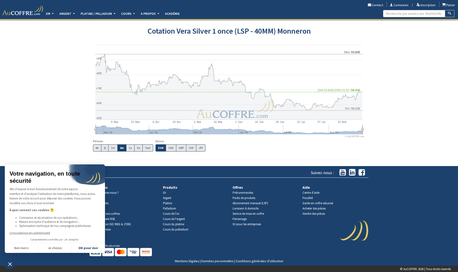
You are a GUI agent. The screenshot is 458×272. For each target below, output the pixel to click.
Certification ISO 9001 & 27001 (112, 224)
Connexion (400, 5)
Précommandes (243, 193)
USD (171, 148)
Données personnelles (217, 261)
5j (105, 148)
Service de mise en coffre (248, 214)
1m (113, 148)
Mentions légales (187, 261)
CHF (191, 148)
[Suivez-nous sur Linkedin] (352, 172)
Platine (167, 203)
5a (138, 148)
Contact (377, 5)
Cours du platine (173, 224)
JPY (201, 148)
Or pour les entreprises (247, 224)
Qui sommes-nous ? (106, 193)
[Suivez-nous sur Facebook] (362, 172)
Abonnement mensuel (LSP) (250, 203)
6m (122, 148)
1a (130, 148)
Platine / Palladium (97, 13)
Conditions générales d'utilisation (259, 261)
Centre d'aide (310, 193)
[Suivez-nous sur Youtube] (342, 172)
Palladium (169, 208)
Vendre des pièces (313, 214)
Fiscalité (307, 198)
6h (97, 148)
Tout (148, 148)
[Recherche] (449, 13)
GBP (181, 148)
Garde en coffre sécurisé (317, 203)
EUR (160, 148)
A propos (148, 13)
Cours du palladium (175, 229)
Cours (126, 13)
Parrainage (240, 219)
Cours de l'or (171, 214)
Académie (172, 13)
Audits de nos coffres (106, 214)
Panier (450, 5)
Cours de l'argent (174, 219)
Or (48, 13)
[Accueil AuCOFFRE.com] (22, 10)
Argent (65, 13)
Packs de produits (244, 198)
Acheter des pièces (314, 208)
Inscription (428, 5)
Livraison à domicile (246, 208)
